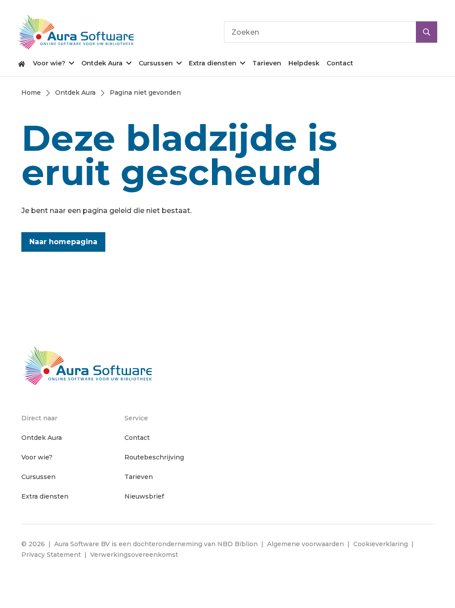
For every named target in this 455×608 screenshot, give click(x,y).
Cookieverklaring (380, 544)
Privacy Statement (51, 555)
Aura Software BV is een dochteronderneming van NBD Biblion (156, 544)
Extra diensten (212, 63)
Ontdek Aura (102, 63)
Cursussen (156, 63)
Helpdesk (303, 63)
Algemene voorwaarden (305, 544)
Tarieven (266, 63)
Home (22, 63)
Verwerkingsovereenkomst (134, 555)
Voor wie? (49, 63)
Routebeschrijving (154, 457)
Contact (340, 63)
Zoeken (426, 32)
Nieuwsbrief (144, 496)
